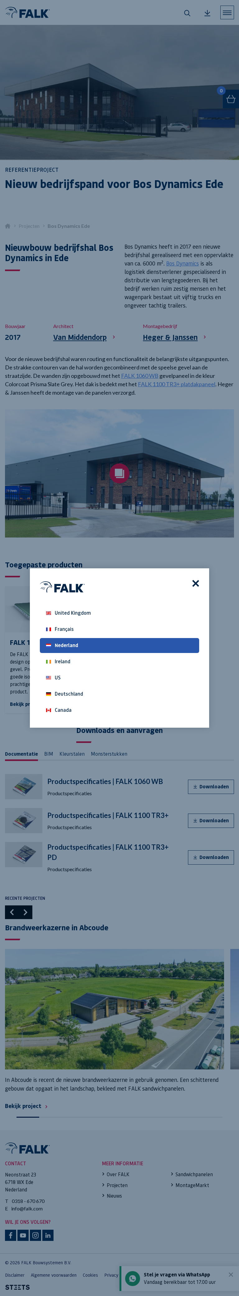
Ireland (62, 661)
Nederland (66, 645)
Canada (63, 710)
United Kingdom (73, 613)
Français (64, 629)
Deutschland (69, 694)
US (58, 678)
